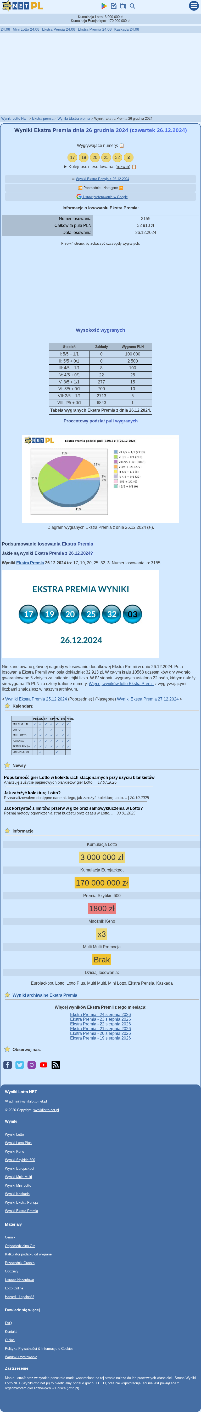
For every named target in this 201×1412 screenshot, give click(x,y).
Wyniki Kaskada (17, 1194)
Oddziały (11, 1271)
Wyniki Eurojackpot (19, 1168)
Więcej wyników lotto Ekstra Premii (121, 683)
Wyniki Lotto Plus (18, 1143)
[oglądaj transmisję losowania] (122, 7)
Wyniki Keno (14, 1151)
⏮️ (80, 188)
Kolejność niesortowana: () (103, 166)
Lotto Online (14, 1288)
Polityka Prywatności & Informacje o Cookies (39, 1349)
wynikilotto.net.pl (46, 1110)
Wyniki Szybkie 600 (20, 1160)
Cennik (10, 1237)
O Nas (10, 1340)
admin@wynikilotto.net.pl (28, 1101)
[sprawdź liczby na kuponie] (112, 7)
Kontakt (11, 1332)
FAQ (8, 1323)
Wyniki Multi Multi (18, 1177)
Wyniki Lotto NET (14, 118)
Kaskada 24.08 (109, 29)
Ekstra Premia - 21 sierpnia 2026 (100, 1028)
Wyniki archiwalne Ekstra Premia (45, 995)
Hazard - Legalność (19, 1297)
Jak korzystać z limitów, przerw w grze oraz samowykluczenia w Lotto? (73, 808)
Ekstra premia (42, 118)
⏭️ (121, 188)
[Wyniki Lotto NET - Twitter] (19, 1065)
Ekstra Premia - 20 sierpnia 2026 (100, 1033)
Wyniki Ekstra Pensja (21, 1202)
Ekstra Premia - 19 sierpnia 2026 (100, 1038)
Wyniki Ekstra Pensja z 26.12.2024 (102, 179)
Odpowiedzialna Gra (20, 1246)
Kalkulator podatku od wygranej (28, 1254)
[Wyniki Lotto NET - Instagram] (31, 1065)
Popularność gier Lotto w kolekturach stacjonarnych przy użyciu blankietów (79, 777)
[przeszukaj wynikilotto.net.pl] (131, 7)
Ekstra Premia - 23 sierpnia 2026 (100, 1019)
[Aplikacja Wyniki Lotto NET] (103, 7)
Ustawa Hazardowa (19, 1280)
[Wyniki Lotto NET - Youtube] (43, 1065)
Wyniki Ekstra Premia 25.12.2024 (36, 699)
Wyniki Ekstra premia (74, 118)
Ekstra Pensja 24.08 (41, 29)
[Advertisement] (100, 74)
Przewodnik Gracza (20, 1263)
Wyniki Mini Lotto (18, 1185)
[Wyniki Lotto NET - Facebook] (7, 1065)
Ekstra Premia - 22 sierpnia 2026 (100, 1024)
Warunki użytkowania (21, 1357)
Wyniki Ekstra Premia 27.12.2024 (148, 699)
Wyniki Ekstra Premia (21, 1211)
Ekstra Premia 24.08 (77, 29)
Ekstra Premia (30, 563)
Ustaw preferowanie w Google (105, 197)
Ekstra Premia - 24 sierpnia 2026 (100, 1014)
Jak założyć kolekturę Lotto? (32, 793)
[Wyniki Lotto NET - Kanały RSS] (55, 1065)
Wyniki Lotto (14, 1134)
